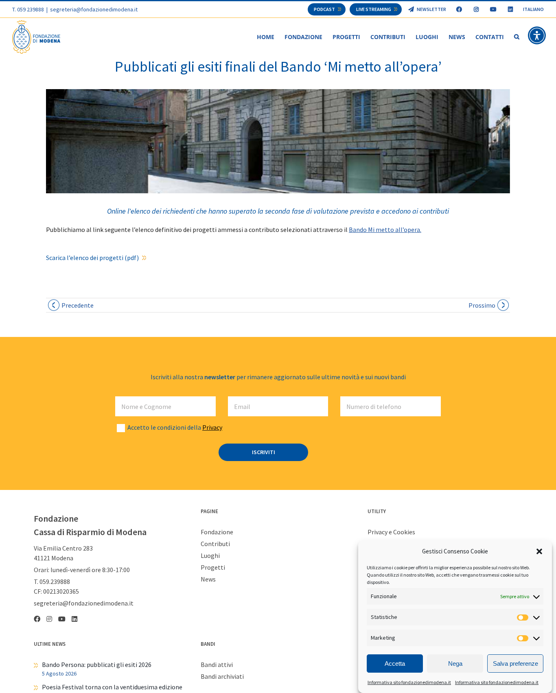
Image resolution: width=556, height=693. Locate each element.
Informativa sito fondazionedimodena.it (409, 682)
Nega (455, 663)
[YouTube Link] (493, 9)
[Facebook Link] (459, 9)
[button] (539, 551)
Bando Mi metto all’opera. (385, 229)
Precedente (77, 305)
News (208, 579)
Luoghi (210, 555)
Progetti (213, 567)
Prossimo (481, 305)
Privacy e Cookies (391, 532)
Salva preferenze (515, 663)
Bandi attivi (217, 664)
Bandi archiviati (222, 676)
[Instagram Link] (476, 9)
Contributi (215, 544)
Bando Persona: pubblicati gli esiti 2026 (96, 664)
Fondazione (217, 532)
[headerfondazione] (278, 141)
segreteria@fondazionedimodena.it (94, 9)
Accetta (395, 663)
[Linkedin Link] (510, 9)
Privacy (212, 427)
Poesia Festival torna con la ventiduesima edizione (112, 687)
